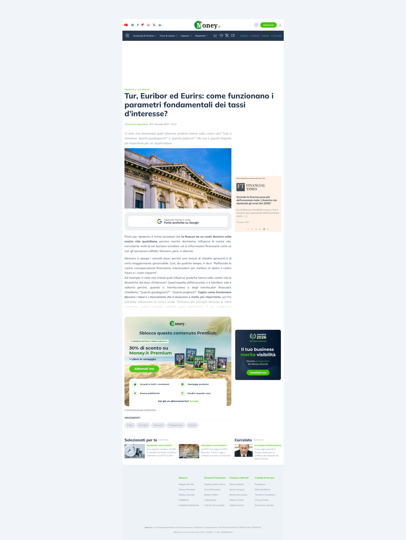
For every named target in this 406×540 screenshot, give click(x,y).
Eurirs (193, 425)
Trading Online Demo (214, 484)
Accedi (194, 401)
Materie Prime (236, 500)
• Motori (244, 35)
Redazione (260, 484)
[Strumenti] (227, 36)
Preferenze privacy (264, 505)
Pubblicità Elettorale (189, 505)
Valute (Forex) (236, 505)
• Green (265, 35)
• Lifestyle (276, 35)
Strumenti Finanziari (215, 477)
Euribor (144, 425)
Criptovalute (210, 500)
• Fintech (254, 35)
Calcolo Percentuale (214, 505)
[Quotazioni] (215, 36)
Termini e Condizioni (265, 494)
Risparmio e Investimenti (137, 89)
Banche (159, 425)
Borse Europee (237, 489)
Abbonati (268, 25)
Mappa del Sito (186, 484)
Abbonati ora (144, 369)
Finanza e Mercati (239, 477)
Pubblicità (184, 500)
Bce (131, 425)
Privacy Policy (262, 500)
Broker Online (211, 494)
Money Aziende (186, 494)
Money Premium (187, 489)
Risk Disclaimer (262, 489)
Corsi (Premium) (212, 489)
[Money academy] (221, 36)
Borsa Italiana (236, 484)
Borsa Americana (238, 494)
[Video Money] (233, 36)
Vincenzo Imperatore (137, 124)
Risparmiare (177, 425)
